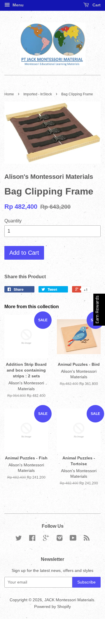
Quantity (13, 220)
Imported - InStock (37, 94)
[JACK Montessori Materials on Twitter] (18, 539)
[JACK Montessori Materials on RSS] (86, 539)
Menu (17, 5)
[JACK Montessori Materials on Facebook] (32, 539)
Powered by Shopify (52, 606)
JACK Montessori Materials (69, 600)
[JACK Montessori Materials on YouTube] (73, 539)
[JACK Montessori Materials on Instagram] (59, 539)
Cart (96, 5)
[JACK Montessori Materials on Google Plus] (46, 539)
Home (9, 94)
